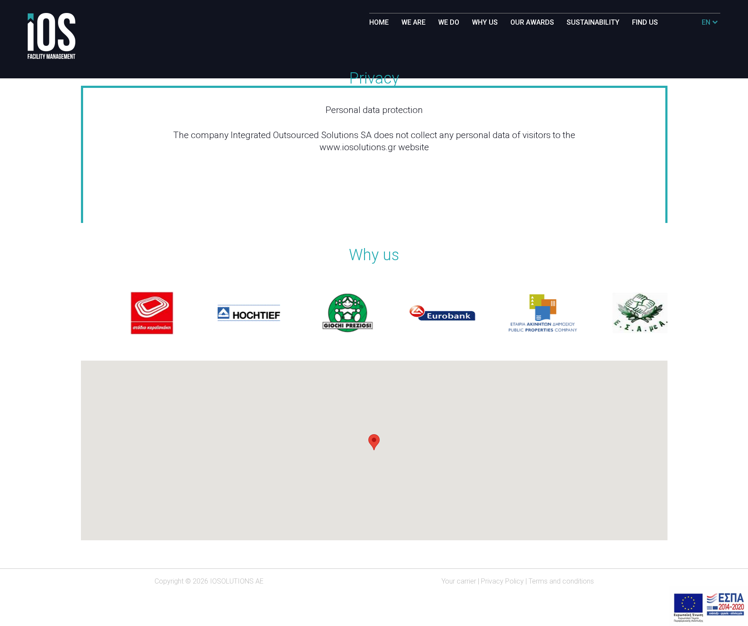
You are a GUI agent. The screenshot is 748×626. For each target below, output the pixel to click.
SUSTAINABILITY (593, 22)
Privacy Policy (502, 581)
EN (707, 22)
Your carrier (459, 581)
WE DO (448, 22)
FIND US (645, 22)
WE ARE (413, 22)
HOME (379, 22)
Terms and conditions (561, 581)
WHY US (485, 22)
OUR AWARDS (532, 22)
